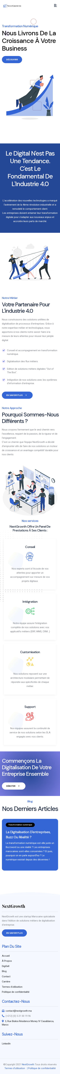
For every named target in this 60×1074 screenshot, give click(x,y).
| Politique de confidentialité (41, 1068)
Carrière (6, 981)
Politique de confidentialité (15, 991)
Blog (4, 971)
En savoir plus (14, 395)
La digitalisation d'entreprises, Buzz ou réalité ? (28, 834)
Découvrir (12, 59)
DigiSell (5, 966)
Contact (6, 976)
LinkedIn (6, 1043)
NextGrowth (28, 1064)
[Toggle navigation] (55, 5)
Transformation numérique (20, 825)
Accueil (6, 955)
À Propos (7, 960)
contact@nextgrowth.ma (19, 1010)
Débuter (11, 786)
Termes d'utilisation (12, 986)
